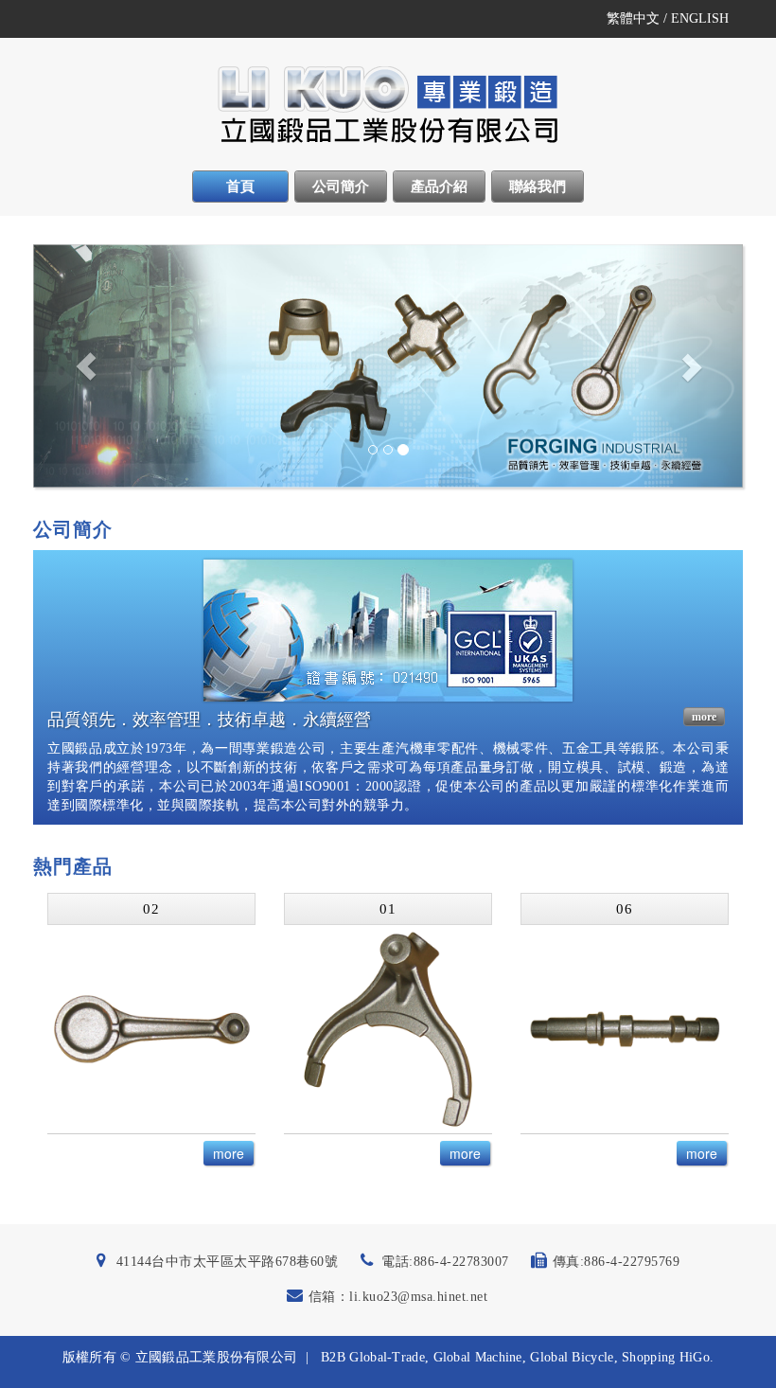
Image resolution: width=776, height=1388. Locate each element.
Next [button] (726, 1032)
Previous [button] (35, 1032)
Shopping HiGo (666, 1357)
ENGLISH (700, 18)
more (704, 716)
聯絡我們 (537, 186)
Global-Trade (387, 1357)
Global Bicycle (571, 1357)
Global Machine (477, 1357)
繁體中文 (633, 18)
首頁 (240, 186)
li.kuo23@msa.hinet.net (418, 1297)
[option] (151, 1032)
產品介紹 (439, 186)
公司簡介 (340, 186)
